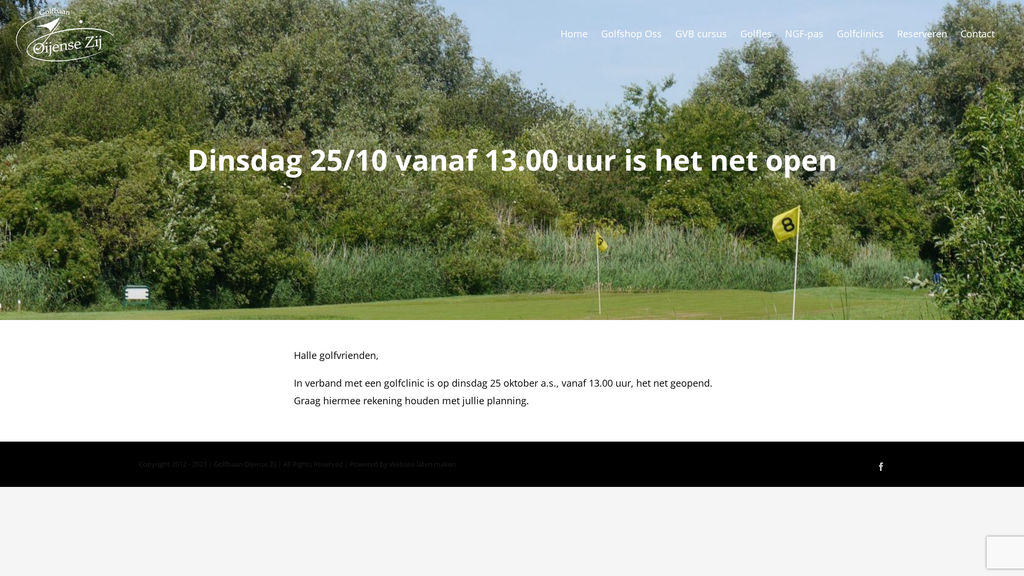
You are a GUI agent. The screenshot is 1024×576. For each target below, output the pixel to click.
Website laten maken (422, 464)
